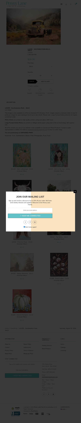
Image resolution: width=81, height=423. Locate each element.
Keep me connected (31, 216)
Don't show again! (31, 227)
